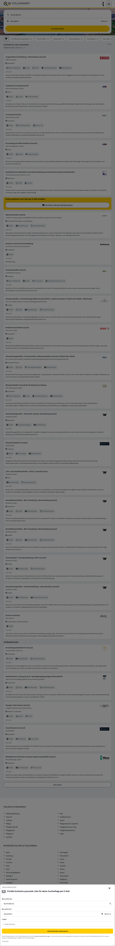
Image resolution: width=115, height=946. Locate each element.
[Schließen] (109, 888)
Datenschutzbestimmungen (42, 936)
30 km (106, 914)
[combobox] (56, 903)
